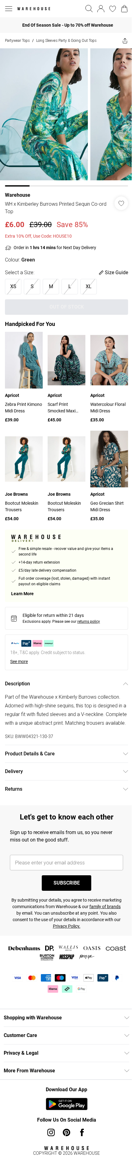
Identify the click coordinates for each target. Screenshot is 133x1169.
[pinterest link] (64, 1132)
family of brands (28, 912)
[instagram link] (49, 1132)
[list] (64, 115)
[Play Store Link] (64, 1103)
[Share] (120, 40)
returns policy (88, 612)
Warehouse (17, 190)
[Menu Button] (8, 8)
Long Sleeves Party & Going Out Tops (66, 40)
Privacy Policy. (84, 925)
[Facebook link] (80, 1132)
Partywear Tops (17, 40)
